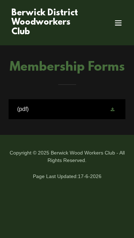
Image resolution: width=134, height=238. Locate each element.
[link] (49, 32)
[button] (118, 23)
